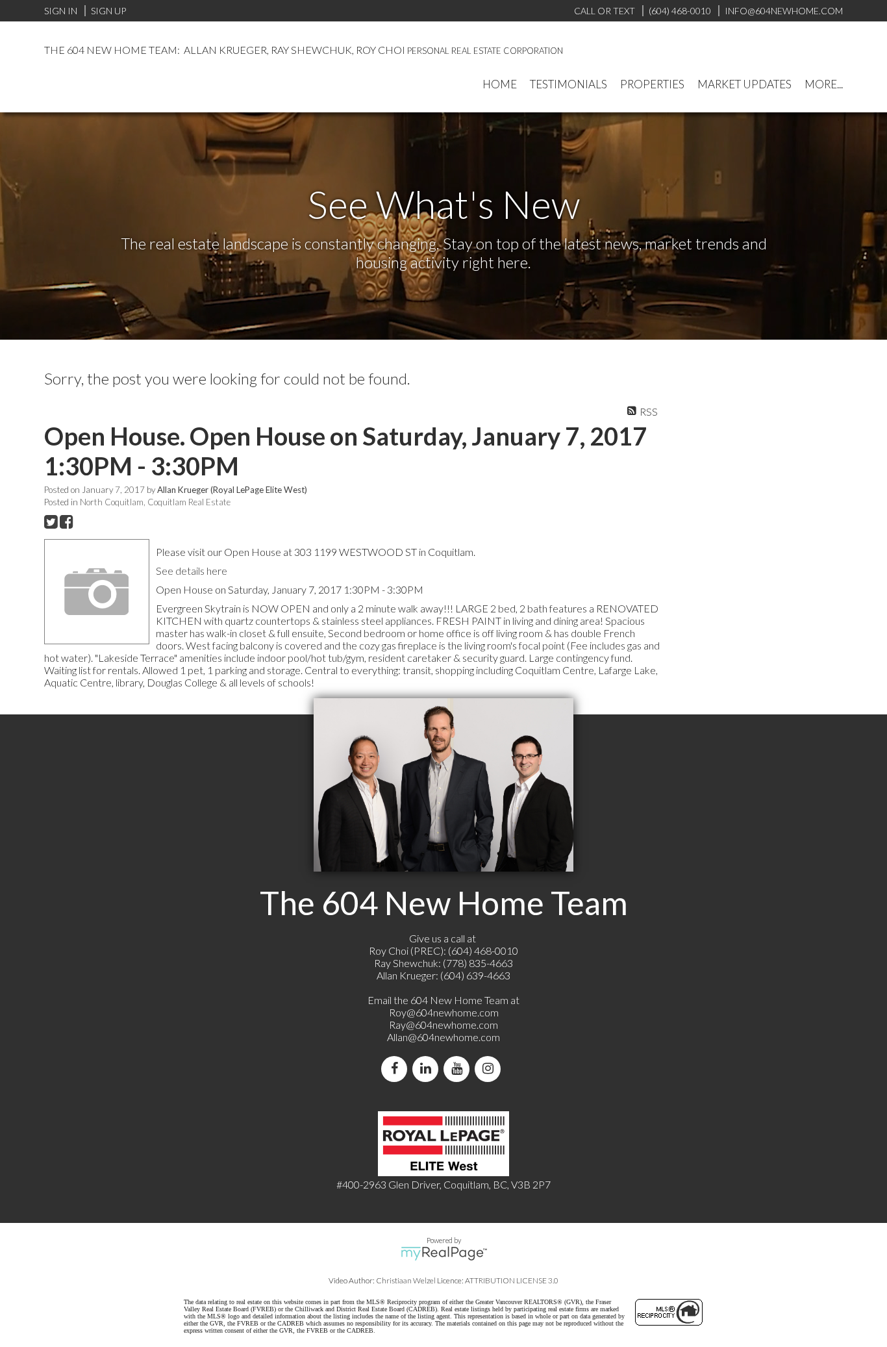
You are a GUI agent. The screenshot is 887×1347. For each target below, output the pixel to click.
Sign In (60, 10)
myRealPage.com (444, 1253)
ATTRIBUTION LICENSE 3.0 (511, 1280)
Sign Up (108, 10)
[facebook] (396, 1069)
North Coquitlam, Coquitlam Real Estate (155, 502)
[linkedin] (427, 1069)
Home (499, 84)
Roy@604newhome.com (444, 1012)
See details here (191, 570)
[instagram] (490, 1069)
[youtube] (459, 1069)
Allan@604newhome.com (443, 1037)
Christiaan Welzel (406, 1280)
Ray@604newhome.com (443, 1024)
